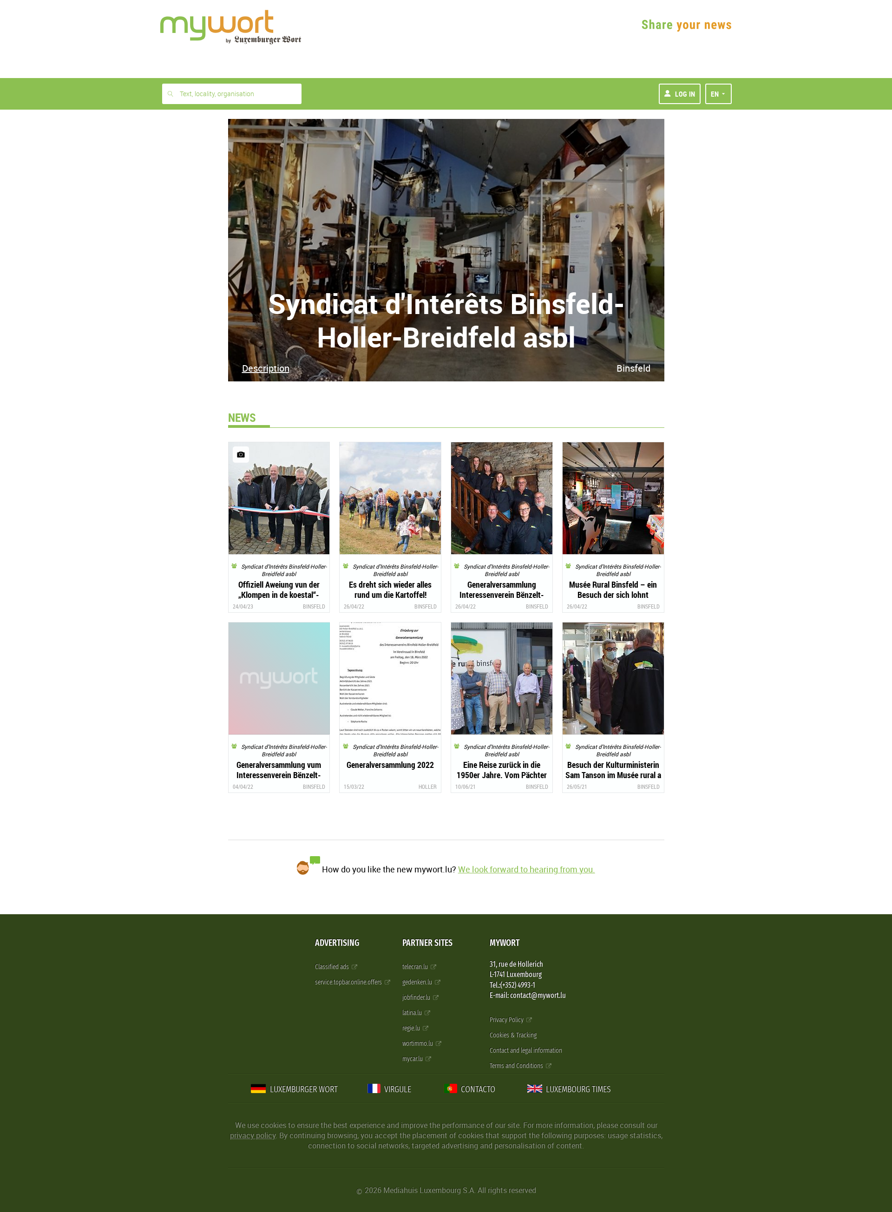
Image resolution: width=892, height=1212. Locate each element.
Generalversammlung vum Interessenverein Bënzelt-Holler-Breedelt (278, 775)
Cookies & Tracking (513, 1035)
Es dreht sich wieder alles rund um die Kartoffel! (390, 589)
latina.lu (412, 1013)
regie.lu (411, 1028)
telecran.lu (415, 967)
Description (265, 368)
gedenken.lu (417, 982)
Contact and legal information (526, 1051)
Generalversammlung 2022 (390, 764)
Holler (428, 786)
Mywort (504, 942)
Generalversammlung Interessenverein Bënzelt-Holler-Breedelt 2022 (501, 594)
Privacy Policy (507, 1020)
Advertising (337, 942)
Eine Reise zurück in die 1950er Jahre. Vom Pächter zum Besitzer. (502, 775)
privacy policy (252, 1135)
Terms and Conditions (517, 1066)
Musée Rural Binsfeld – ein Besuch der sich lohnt (613, 589)
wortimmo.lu (418, 1044)
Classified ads (332, 967)
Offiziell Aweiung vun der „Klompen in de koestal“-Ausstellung (279, 594)
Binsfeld (633, 368)
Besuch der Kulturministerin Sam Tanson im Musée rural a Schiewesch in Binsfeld (613, 775)
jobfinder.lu (417, 998)
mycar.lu (413, 1059)
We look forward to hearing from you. (526, 869)
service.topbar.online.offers (349, 982)
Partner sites (427, 942)
